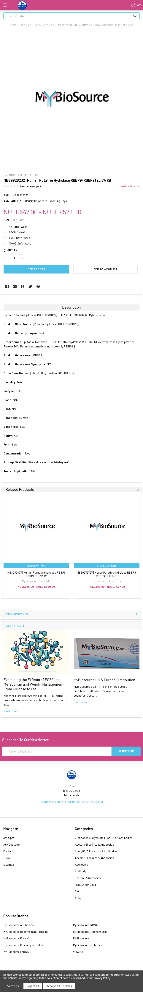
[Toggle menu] (5, 5)
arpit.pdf (8, 837)
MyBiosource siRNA (85, 925)
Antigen (80, 898)
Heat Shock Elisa (85, 884)
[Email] (14, 286)
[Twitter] (30, 286)
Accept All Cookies (59, 986)
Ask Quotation (12, 844)
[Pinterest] (38, 286)
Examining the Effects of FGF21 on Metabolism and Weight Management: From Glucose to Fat (34, 684)
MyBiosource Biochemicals (90, 931)
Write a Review (130, 186)
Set (77, 891)
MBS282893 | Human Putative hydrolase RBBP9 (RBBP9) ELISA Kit (36, 574)
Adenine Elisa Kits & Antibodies (94, 858)
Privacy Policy (102, 978)
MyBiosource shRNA (16, 951)
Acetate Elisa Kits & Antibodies (94, 844)
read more (10, 711)
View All (78, 951)
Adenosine (81, 864)
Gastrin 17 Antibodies (88, 878)
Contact (8, 851)
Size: (14, 220)
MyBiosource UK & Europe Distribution (104, 679)
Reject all (32, 986)
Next (137, 489)
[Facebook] (7, 286)
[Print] (22, 286)
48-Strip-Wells (18, 226)
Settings (13, 986)
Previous (132, 489)
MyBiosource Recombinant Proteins (25, 931)
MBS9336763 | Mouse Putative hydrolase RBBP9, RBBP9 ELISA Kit (107, 574)
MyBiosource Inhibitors (87, 945)
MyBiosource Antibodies (18, 925)
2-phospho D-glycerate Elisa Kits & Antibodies (104, 837)
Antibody (80, 871)
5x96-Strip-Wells (19, 237)
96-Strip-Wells (18, 232)
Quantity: (11, 250)
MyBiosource (81, 938)
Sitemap (8, 864)
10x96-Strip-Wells (20, 243)
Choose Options (36, 565)
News (7, 858)
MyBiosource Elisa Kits (17, 938)
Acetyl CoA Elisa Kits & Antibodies (96, 851)
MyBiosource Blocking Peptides (23, 945)
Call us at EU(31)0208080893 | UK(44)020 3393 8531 (71, 801)
